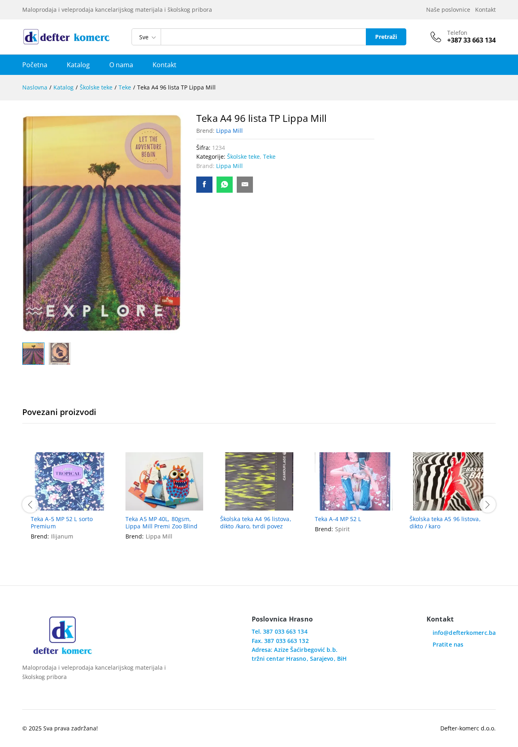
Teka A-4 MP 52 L (338, 519)
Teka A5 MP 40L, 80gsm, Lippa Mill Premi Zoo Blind (161, 522)
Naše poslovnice (449, 9)
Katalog (78, 65)
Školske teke (243, 156)
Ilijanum (62, 536)
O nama (121, 65)
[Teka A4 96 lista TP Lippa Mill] (204, 185)
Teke (269, 156)
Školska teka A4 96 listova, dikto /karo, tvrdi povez (255, 522)
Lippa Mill (229, 130)
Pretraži (386, 36)
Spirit (342, 529)
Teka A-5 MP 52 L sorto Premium (62, 522)
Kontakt (485, 9)
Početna (34, 65)
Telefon (457, 33)
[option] (69, 503)
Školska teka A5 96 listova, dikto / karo (445, 522)
